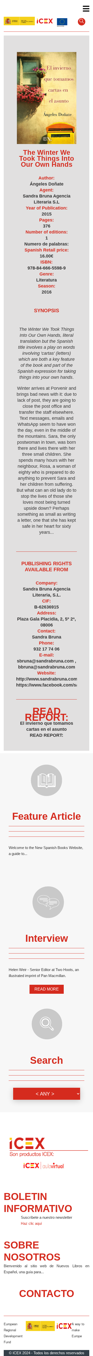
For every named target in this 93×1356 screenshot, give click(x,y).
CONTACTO (46, 1293)
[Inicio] (28, 21)
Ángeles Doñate (46, 184)
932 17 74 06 (46, 649)
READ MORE (46, 989)
